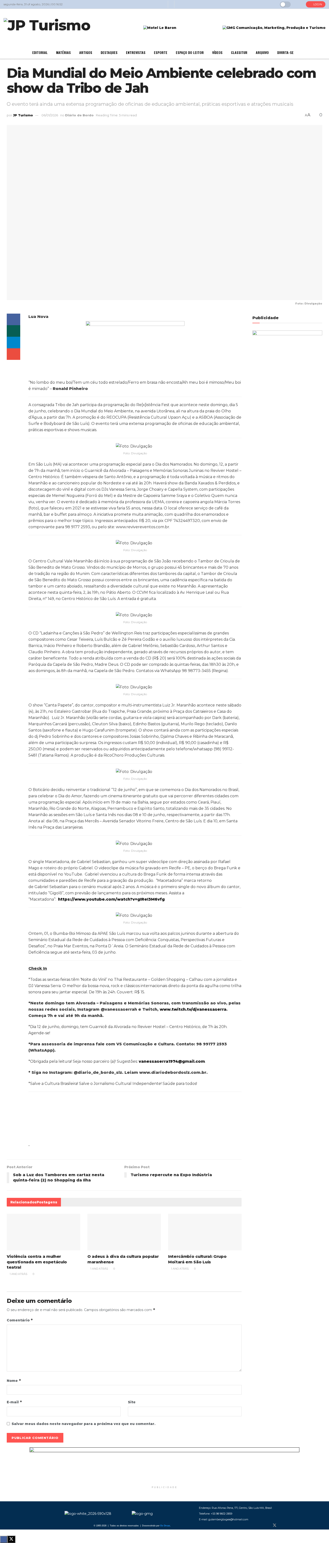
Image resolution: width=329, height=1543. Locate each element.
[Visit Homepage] (47, 28)
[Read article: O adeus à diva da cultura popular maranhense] (124, 1232)
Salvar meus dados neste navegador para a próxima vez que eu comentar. (83, 1424)
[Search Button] (298, 4)
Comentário (20, 1320)
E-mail (14, 1402)
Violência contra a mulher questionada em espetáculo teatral (37, 1262)
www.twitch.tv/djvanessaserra (193, 1009)
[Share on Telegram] (13, 342)
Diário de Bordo (79, 115)
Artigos (85, 52)
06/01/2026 (49, 115)
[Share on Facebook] (13, 319)
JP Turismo (23, 115)
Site (132, 1402)
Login (317, 4)
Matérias (63, 52)
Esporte (160, 52)
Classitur (239, 52)
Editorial (40, 52)
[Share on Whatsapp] (13, 331)
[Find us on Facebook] (266, 1525)
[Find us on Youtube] (290, 1525)
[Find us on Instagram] (282, 1525)
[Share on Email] (13, 354)
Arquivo (262, 52)
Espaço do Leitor (190, 52)
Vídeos (217, 52)
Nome (14, 1380)
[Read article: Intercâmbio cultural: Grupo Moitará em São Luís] (205, 1232)
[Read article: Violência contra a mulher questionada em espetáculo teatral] (43, 1232)
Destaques (109, 52)
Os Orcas (165, 1525)
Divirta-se (285, 52)
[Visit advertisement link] (164, 1465)
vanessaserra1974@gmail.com (172, 1061)
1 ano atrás (18, 1274)
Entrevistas (135, 52)
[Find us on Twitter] (274, 1525)
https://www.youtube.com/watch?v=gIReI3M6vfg (111, 899)
